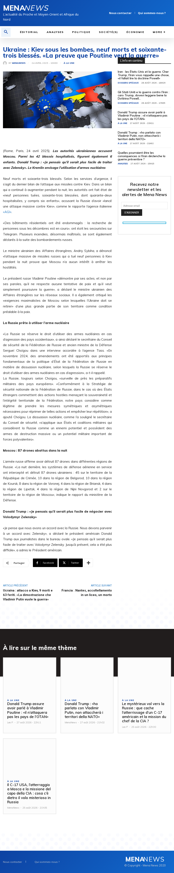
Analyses (123, 163)
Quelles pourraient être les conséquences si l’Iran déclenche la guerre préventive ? (141, 156)
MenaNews (18, 63)
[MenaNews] (5, 63)
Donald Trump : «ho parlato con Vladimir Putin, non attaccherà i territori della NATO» (139, 136)
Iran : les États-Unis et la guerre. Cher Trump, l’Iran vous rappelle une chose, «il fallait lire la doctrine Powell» (143, 75)
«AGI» (7, 212)
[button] (6, 32)
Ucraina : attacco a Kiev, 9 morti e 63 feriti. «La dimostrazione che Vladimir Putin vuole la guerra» (28, 595)
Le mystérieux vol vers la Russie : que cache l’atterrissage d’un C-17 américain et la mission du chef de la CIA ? (144, 712)
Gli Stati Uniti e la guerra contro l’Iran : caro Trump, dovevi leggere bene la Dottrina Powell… (143, 95)
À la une (69, 63)
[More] (88, 563)
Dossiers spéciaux (128, 83)
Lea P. (10, 722)
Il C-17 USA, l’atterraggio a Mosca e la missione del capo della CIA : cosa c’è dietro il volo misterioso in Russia (29, 793)
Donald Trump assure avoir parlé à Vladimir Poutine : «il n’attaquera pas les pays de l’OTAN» (142, 115)
